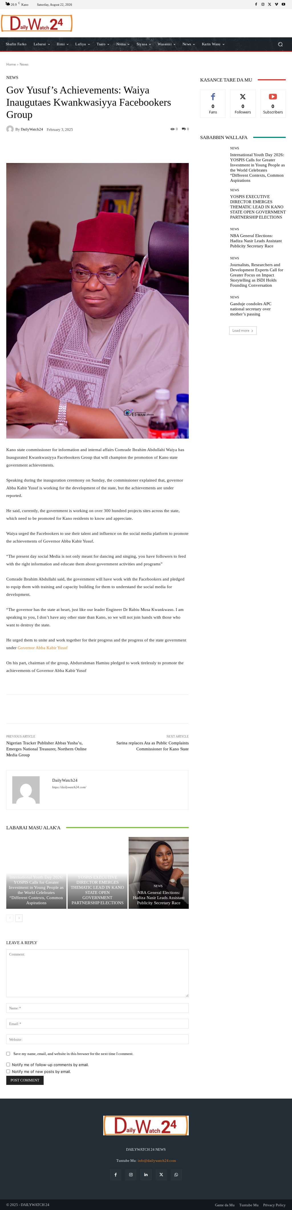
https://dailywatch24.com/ (69, 787)
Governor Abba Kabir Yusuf (43, 647)
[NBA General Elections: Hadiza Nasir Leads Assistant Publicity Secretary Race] (159, 873)
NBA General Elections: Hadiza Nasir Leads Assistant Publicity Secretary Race (158, 897)
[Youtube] (283, 4)
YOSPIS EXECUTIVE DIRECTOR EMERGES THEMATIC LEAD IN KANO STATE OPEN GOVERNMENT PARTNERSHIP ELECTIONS (258, 206)
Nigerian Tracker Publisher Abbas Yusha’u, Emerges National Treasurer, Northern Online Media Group (46, 749)
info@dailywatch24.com (157, 1160)
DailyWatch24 (32, 129)
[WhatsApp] (176, 1174)
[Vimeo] (276, 4)
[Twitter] (269, 4)
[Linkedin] (145, 1174)
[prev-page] (9, 918)
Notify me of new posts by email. (41, 1071)
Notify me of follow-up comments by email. (50, 1064)
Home (11, 64)
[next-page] (19, 918)
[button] (280, 44)
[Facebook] (256, 4)
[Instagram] (262, 4)
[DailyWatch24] (10, 129)
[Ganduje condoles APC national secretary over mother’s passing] (213, 306)
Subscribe (273, 93)
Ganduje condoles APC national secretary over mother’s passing (250, 309)
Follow (243, 93)
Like (213, 93)
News (24, 64)
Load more (241, 330)
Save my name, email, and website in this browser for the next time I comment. (73, 1054)
